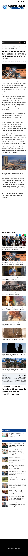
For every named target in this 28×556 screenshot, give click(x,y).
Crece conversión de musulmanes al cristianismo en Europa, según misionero (17, 504)
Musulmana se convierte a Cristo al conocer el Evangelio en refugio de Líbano (13, 355)
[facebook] (18, 1)
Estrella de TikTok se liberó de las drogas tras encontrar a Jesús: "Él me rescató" (17, 485)
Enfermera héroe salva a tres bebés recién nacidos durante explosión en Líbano (13, 278)
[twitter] (23, 1)
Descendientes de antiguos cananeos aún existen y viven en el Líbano (13, 340)
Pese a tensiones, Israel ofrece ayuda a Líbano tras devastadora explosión (12, 293)
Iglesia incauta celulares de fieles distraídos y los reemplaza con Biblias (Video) (17, 473)
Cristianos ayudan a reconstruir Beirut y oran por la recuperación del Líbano (13, 248)
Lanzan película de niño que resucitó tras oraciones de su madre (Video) (16, 445)
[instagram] (21, 1)
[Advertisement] (14, 25)
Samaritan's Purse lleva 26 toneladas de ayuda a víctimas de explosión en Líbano (12, 263)
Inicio (3, 46)
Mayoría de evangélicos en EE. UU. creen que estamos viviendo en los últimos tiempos (17, 498)
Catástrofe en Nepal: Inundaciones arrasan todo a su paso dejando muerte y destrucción (17, 460)
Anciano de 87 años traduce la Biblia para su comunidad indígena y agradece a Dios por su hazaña (17, 452)
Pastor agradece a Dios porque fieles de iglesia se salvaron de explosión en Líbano (13, 308)
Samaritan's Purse (14, 95)
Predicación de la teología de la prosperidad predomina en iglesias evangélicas (17, 467)
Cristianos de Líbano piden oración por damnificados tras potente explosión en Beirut (12, 324)
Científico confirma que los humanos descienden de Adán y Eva (17, 479)
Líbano (6, 46)
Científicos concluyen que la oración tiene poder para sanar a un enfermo (17, 435)
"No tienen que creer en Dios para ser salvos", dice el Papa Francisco (16, 492)
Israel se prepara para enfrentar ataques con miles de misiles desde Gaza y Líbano (13, 370)
